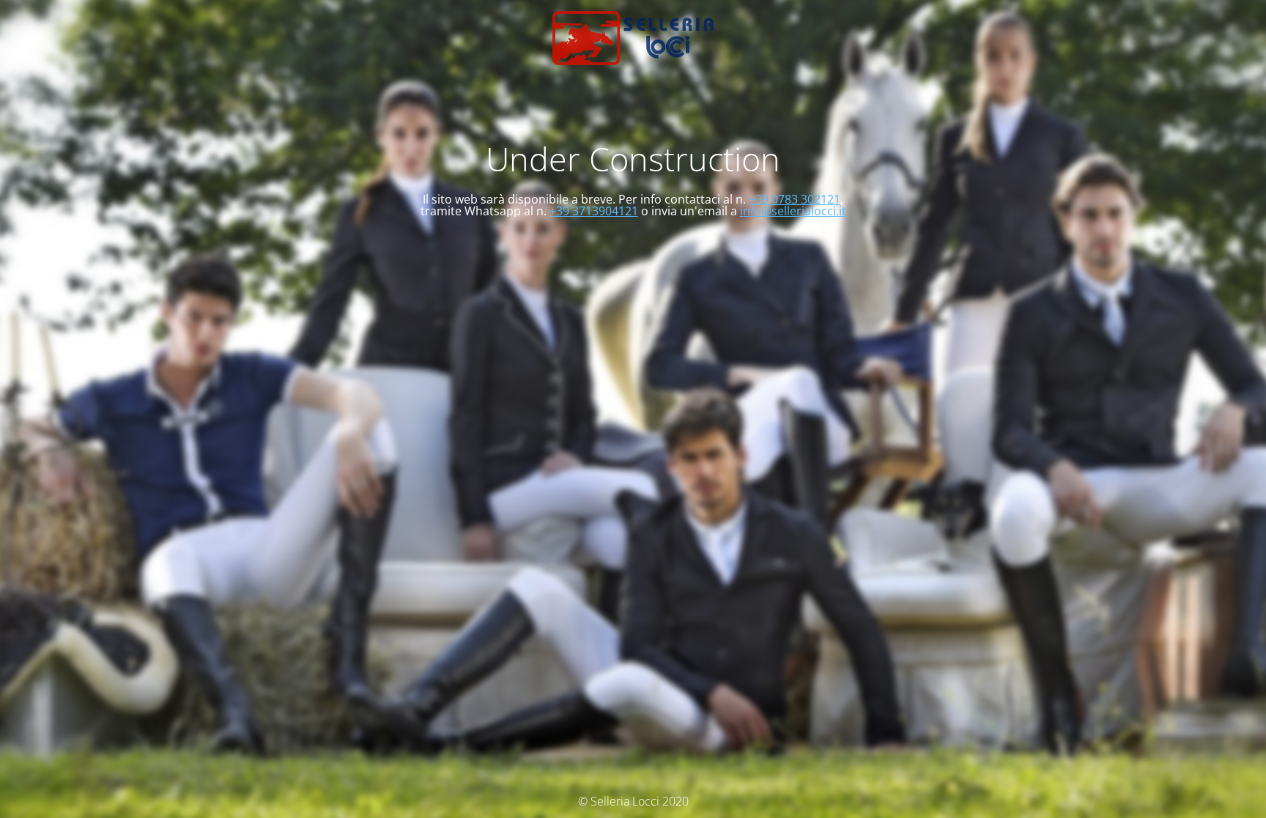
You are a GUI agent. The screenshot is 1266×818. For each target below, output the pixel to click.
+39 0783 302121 (794, 199)
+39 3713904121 (593, 211)
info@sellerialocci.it (793, 211)
